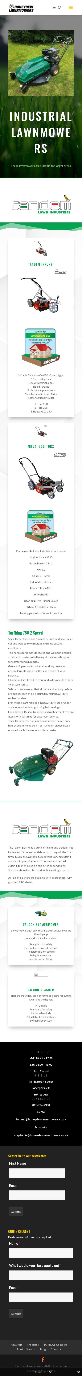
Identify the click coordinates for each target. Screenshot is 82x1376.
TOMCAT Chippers (55, 1344)
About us (16, 1344)
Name (14, 1243)
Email (13, 1185)
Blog (43, 1349)
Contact (56, 1349)
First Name (17, 1163)
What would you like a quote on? (35, 1265)
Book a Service (26, 1349)
